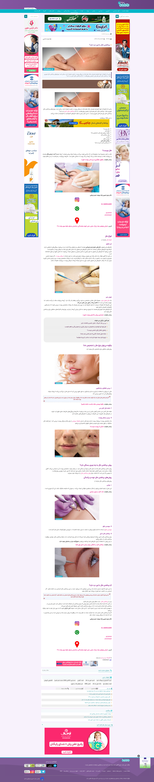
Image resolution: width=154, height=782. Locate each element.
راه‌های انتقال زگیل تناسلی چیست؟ (96, 330)
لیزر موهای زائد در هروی (77, 684)
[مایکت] (51, 765)
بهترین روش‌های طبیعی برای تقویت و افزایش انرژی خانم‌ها (97, 703)
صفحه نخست (125, 11)
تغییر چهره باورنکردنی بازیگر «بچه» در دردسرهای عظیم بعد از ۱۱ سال (96, 700)
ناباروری (108, 11)
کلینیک (44, 11)
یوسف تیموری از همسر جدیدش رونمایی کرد (100, 714)
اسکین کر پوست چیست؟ (97, 427)
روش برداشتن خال (86, 473)
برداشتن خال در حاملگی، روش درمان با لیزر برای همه (90, 545)
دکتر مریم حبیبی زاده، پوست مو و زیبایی (101, 195)
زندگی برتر (66, 771)
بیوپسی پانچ (108, 530)
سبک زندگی (67, 11)
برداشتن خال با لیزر (69, 111)
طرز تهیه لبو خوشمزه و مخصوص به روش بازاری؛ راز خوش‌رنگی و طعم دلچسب (85, 327)
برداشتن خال (104, 602)
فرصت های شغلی (90, 771)
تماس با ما (98, 771)
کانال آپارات (82, 771)
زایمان (93, 11)
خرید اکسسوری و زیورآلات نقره (104, 680)
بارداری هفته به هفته (117, 771)
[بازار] (29, 765)
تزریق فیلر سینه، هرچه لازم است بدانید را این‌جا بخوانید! (91, 338)
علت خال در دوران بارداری (97, 492)
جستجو (109, 771)
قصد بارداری (116, 11)
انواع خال (109, 240)
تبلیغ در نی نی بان (74, 771)
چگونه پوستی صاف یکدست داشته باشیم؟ (92, 404)
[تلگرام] (40, 773)
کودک (81, 11)
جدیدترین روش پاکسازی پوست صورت (93, 315)
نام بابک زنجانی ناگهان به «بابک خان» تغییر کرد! (99, 720)
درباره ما (104, 771)
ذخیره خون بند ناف (90, 680)
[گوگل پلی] (40, 765)
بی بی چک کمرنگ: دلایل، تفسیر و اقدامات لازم (93, 323)
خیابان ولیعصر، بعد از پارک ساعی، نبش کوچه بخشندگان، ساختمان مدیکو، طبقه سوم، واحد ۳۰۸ (82, 226)
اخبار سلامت (51, 11)
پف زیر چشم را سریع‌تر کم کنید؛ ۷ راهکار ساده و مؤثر (99, 705)
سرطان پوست (59, 256)
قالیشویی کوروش (48, 680)
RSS (61, 771)
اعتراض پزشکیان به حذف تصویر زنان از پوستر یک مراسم (97, 717)
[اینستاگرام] (29, 773)
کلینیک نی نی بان (105, 658)
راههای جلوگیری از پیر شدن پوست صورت (92, 160)
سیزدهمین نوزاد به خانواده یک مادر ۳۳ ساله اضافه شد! (98, 691)
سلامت (75, 11)
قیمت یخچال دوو (107, 684)
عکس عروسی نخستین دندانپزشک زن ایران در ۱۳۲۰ (99, 697)
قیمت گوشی (80, 680)
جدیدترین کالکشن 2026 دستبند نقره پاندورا (64, 680)
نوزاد (88, 11)
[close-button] (138, 756)
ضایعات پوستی (76, 421)
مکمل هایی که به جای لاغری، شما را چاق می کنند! (99, 694)
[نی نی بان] (124, 4)
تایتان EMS (88, 684)
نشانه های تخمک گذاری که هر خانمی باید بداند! (93, 334)
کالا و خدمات (37, 11)
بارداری (100, 11)
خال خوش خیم (105, 300)
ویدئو (59, 11)
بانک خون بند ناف (97, 684)
